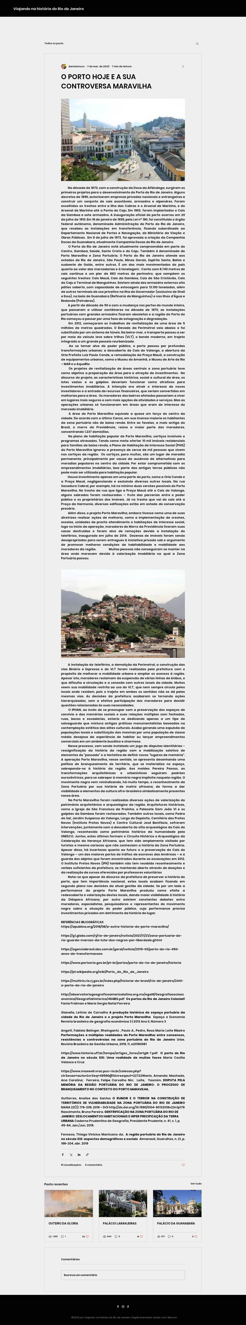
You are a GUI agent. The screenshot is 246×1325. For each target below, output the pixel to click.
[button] (197, 43)
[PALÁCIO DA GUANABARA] (177, 1203)
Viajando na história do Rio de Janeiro (48, 8)
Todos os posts (53, 43)
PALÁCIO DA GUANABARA (176, 1223)
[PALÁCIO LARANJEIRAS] (123, 1203)
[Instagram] (123, 1306)
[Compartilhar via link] (87, 1154)
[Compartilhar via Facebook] (62, 1154)
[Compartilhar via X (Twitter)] (70, 1154)
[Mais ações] (183, 66)
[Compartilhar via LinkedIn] (79, 1154)
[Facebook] (118, 1306)
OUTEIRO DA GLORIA (63, 1223)
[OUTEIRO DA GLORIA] (69, 1203)
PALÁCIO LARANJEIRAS (120, 1223)
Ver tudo (196, 1183)
